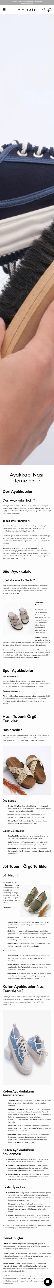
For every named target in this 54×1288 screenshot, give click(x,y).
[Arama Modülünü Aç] (44, 9)
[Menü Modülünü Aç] (4, 9)
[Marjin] (27, 9)
